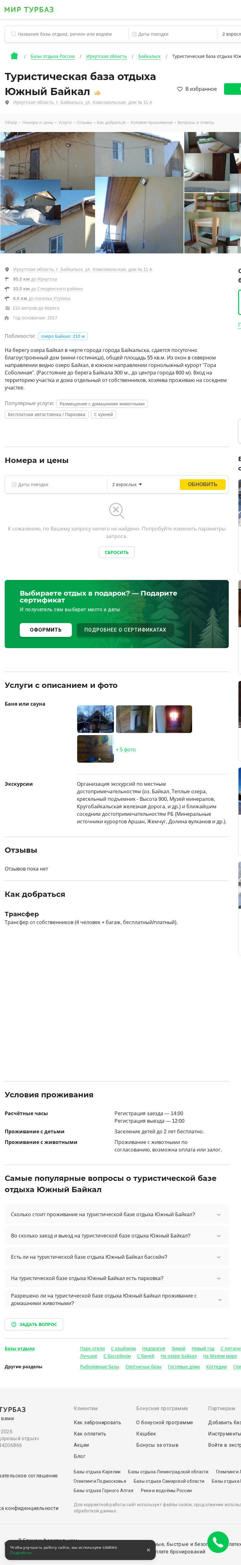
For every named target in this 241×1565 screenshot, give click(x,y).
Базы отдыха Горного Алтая (103, 1490)
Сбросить (117, 552)
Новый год (203, 1348)
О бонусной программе (164, 1422)
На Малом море (220, 1356)
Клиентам (86, 1408)
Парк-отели (92, 1348)
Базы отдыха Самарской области (169, 1481)
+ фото (126, 749)
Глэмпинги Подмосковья (100, 1481)
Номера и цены (37, 122)
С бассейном (117, 1356)
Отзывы (84, 122)
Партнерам (221, 1408)
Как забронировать (97, 1422)
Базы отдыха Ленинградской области (168, 1471)
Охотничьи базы (144, 1366)
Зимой (178, 1348)
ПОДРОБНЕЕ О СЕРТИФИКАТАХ (125, 630)
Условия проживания (152, 122)
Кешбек (146, 1434)
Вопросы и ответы (196, 122)
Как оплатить (90, 1434)
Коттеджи (216, 1366)
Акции (81, 1445)
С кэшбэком (123, 1348)
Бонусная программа (162, 1408)
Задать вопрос (38, 1324)
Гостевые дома (184, 1366)
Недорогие (153, 1348)
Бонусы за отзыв (157, 1445)
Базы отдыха (20, 1348)
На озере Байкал (179, 1356)
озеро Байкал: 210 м (63, 336)
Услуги (65, 122)
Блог (80, 1456)
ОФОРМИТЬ (46, 630)
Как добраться (111, 122)
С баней (145, 1356)
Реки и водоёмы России (166, 1490)
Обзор (11, 122)
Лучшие (88, 1356)
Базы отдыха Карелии (97, 1471)
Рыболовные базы (99, 1366)
